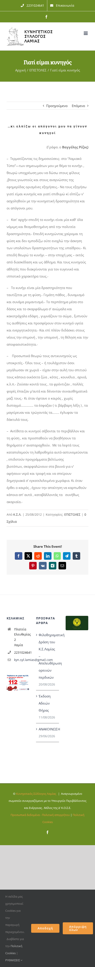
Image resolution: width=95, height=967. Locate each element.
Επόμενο (78, 105)
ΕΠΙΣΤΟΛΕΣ (72, 514)
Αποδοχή (45, 928)
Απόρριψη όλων (78, 928)
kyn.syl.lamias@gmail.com (22, 660)
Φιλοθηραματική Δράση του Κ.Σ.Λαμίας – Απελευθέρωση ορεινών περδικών (48, 656)
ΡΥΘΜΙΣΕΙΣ (13, 960)
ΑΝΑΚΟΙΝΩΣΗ (48, 729)
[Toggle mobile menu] (86, 33)
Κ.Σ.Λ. (17, 514)
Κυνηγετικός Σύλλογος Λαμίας (36, 794)
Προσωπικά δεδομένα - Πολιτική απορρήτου (40, 815)
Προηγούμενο (57, 105)
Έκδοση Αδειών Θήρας (45, 703)
